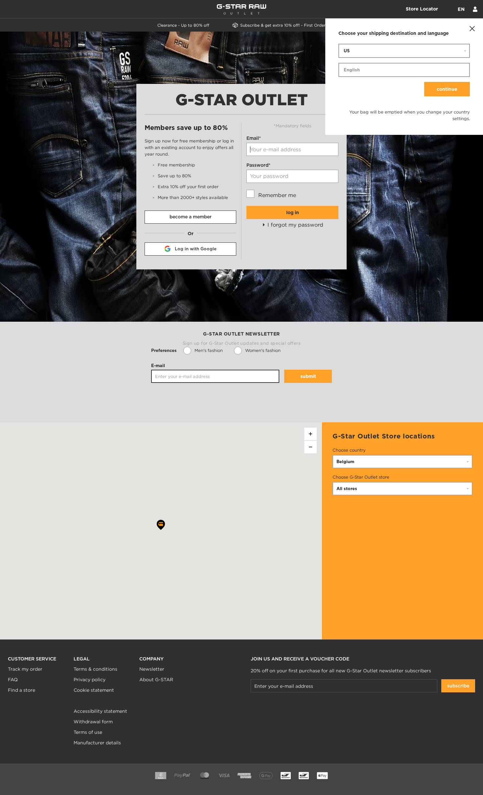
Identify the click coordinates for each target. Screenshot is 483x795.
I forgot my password (294, 224)
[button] (161, 526)
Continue (447, 89)
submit (308, 376)
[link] (74, 700)
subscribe (458, 685)
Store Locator (422, 9)
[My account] (475, 9)
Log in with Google (196, 248)
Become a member (191, 216)
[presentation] (208, 351)
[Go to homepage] (241, 9)
